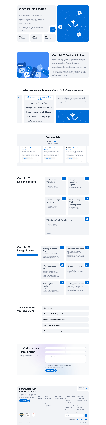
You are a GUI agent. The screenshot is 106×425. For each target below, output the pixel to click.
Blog (39, 396)
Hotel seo (46, 396)
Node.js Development (81, 394)
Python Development (81, 405)
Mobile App (67, 400)
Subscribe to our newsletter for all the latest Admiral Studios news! (59, 365)
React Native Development (70, 405)
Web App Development (81, 396)
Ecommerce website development (59, 399)
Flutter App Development (70, 396)
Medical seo (47, 394)
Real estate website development (48, 399)
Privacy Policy (58, 367)
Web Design (79, 407)
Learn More (48, 193)
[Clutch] (86, 419)
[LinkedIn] (81, 419)
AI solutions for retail (59, 402)
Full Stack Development (81, 402)
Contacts (40, 398)
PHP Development (80, 398)
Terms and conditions (79, 422)
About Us (40, 394)
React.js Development (69, 402)
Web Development (80, 409)
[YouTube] (78, 419)
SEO (66, 409)
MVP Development (68, 407)
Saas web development (59, 396)
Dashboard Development (82, 400)
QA (65, 398)
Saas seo (56, 394)
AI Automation (68, 394)
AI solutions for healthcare (48, 406)
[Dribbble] (83, 419)
